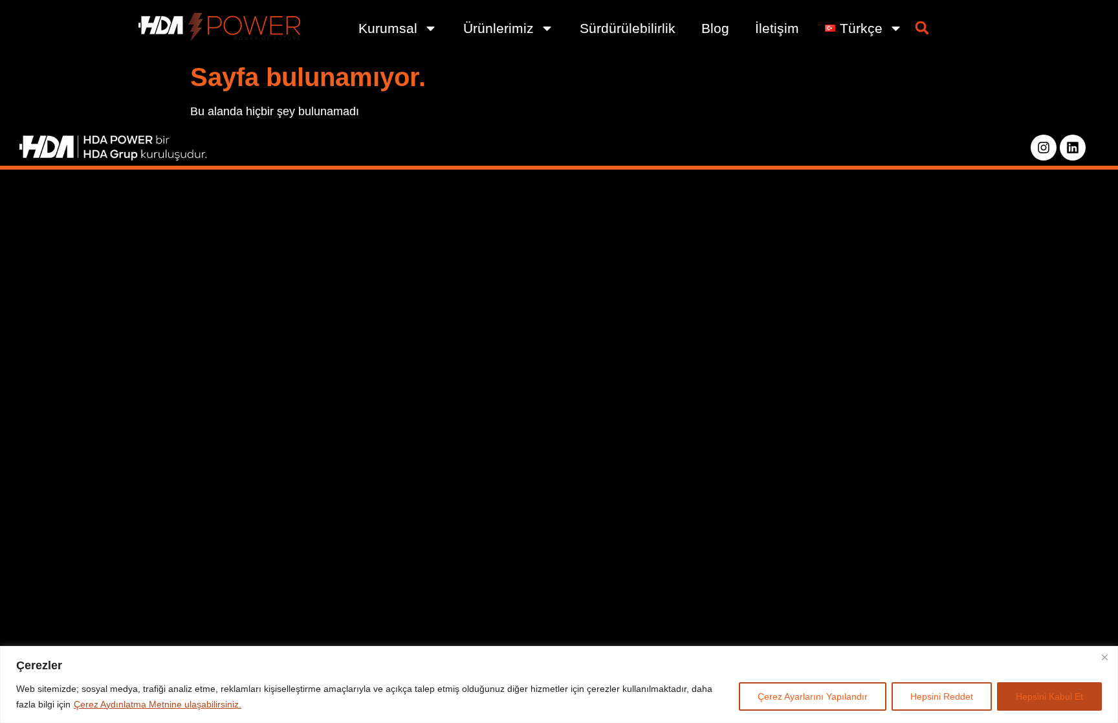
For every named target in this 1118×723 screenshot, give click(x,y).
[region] (559, 684)
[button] (922, 28)
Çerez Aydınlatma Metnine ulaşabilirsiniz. (157, 704)
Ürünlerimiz (498, 28)
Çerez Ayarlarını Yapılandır (813, 696)
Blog (715, 28)
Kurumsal (387, 28)
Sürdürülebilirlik (627, 28)
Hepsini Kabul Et (1049, 696)
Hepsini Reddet (941, 696)
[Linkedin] (1073, 148)
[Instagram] (1044, 148)
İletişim (777, 28)
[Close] (1104, 657)
